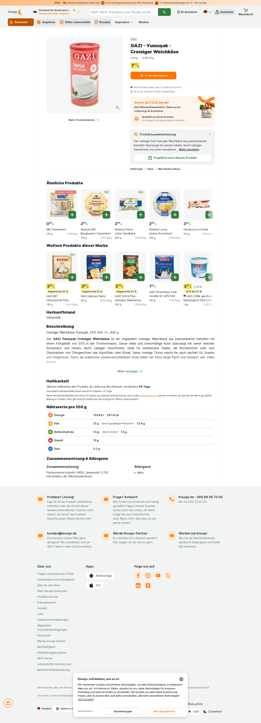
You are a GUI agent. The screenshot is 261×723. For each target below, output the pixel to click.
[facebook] (138, 575)
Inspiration (122, 22)
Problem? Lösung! (60, 497)
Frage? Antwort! (125, 497)
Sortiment (21, 22)
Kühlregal (136, 168)
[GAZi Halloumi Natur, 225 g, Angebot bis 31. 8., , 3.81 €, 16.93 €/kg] (96, 267)
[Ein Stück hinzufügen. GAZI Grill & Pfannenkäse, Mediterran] (141, 277)
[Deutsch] (207, 12)
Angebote (48, 22)
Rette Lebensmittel (77, 22)
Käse (150, 168)
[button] (224, 12)
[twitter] (168, 575)
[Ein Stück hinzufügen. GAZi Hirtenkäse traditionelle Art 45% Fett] (175, 277)
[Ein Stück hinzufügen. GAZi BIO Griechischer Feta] (72, 277)
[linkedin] (138, 585)
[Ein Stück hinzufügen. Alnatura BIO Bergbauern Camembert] (106, 215)
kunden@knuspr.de (62, 533)
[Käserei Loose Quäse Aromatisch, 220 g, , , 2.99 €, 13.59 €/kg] (164, 204)
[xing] (148, 585)
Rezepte (104, 22)
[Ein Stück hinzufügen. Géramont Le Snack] (209, 215)
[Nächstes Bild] (207, 203)
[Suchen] (164, 12)
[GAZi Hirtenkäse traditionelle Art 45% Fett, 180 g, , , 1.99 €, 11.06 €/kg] (164, 267)
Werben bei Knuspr (193, 533)
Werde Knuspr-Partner (130, 533)
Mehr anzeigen (189, 149)
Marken (144, 22)
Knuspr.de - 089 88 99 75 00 (201, 497)
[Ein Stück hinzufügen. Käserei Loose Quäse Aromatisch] (175, 215)
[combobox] (123, 12)
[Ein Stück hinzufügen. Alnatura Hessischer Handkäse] (141, 215)
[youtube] (158, 575)
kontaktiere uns (149, 395)
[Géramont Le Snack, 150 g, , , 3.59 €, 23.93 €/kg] (199, 204)
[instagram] (148, 575)
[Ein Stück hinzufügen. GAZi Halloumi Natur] (106, 277)
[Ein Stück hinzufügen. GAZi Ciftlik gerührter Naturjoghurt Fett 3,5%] (209, 277)
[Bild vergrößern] (117, 108)
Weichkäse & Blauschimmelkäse (170, 168)
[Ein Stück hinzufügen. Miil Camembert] (72, 215)
